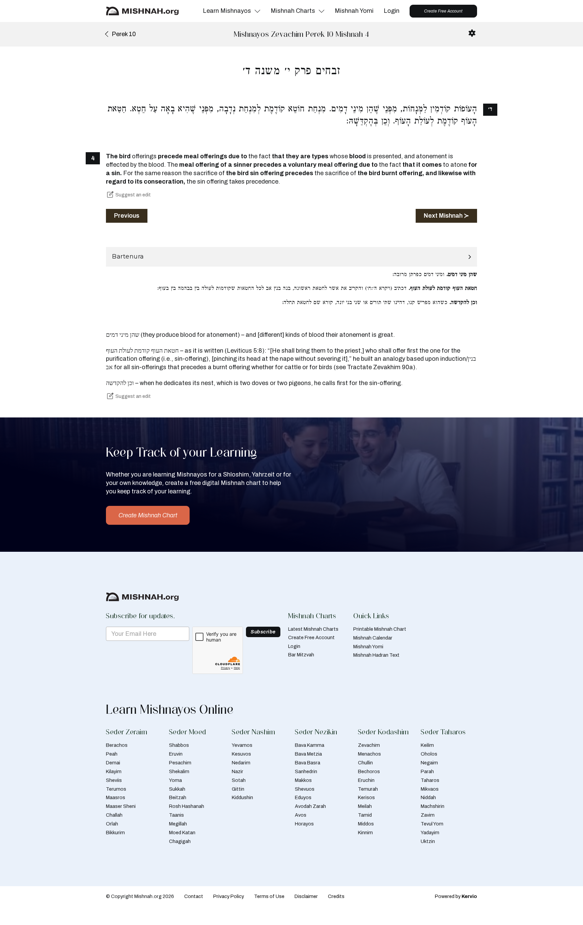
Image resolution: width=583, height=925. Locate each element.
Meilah (365, 806)
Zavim (428, 815)
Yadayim (430, 832)
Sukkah (177, 789)
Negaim (429, 762)
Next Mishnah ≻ (446, 215)
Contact (193, 896)
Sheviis (114, 780)
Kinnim (365, 832)
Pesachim (180, 762)
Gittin (238, 789)
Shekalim (179, 771)
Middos (366, 823)
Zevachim (369, 745)
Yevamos (242, 745)
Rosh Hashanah (186, 806)
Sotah (239, 780)
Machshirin (432, 806)
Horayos (304, 823)
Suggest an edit (133, 194)
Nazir (237, 771)
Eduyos (303, 797)
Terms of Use (269, 896)
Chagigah (180, 841)
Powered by (456, 896)
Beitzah (177, 797)
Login (391, 10)
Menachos (369, 754)
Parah (427, 771)
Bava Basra (307, 762)
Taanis (176, 815)
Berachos (117, 745)
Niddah (428, 797)
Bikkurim (115, 832)
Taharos (430, 780)
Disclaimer (306, 896)
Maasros (115, 797)
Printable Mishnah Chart (379, 629)
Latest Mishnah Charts (313, 629)
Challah (114, 815)
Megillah (178, 823)
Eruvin (176, 754)
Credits (336, 896)
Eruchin (366, 780)
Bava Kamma (309, 745)
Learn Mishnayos (227, 10)
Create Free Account (443, 11)
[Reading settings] (472, 33)
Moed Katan (182, 832)
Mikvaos (430, 789)
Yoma (175, 780)
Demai (113, 762)
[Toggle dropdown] (257, 11)
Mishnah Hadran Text (376, 655)
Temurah (368, 789)
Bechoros (369, 771)
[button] (291, 257)
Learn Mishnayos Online (169, 709)
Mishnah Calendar (372, 638)
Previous (126, 215)
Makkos (303, 780)
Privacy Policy (228, 896)
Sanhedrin (306, 771)
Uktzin (428, 841)
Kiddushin (242, 797)
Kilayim (113, 771)
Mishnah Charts (293, 10)
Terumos (116, 789)
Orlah (112, 823)
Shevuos (304, 789)
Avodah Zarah (310, 806)
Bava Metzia (308, 754)
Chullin (365, 762)
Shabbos (179, 745)
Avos (300, 815)
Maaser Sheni (121, 806)
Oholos (429, 754)
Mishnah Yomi (354, 10)
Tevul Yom (432, 823)
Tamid (365, 815)
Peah (111, 754)
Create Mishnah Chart (147, 515)
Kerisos (366, 797)
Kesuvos (241, 754)
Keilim (427, 745)
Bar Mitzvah (301, 654)
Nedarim (241, 762)
